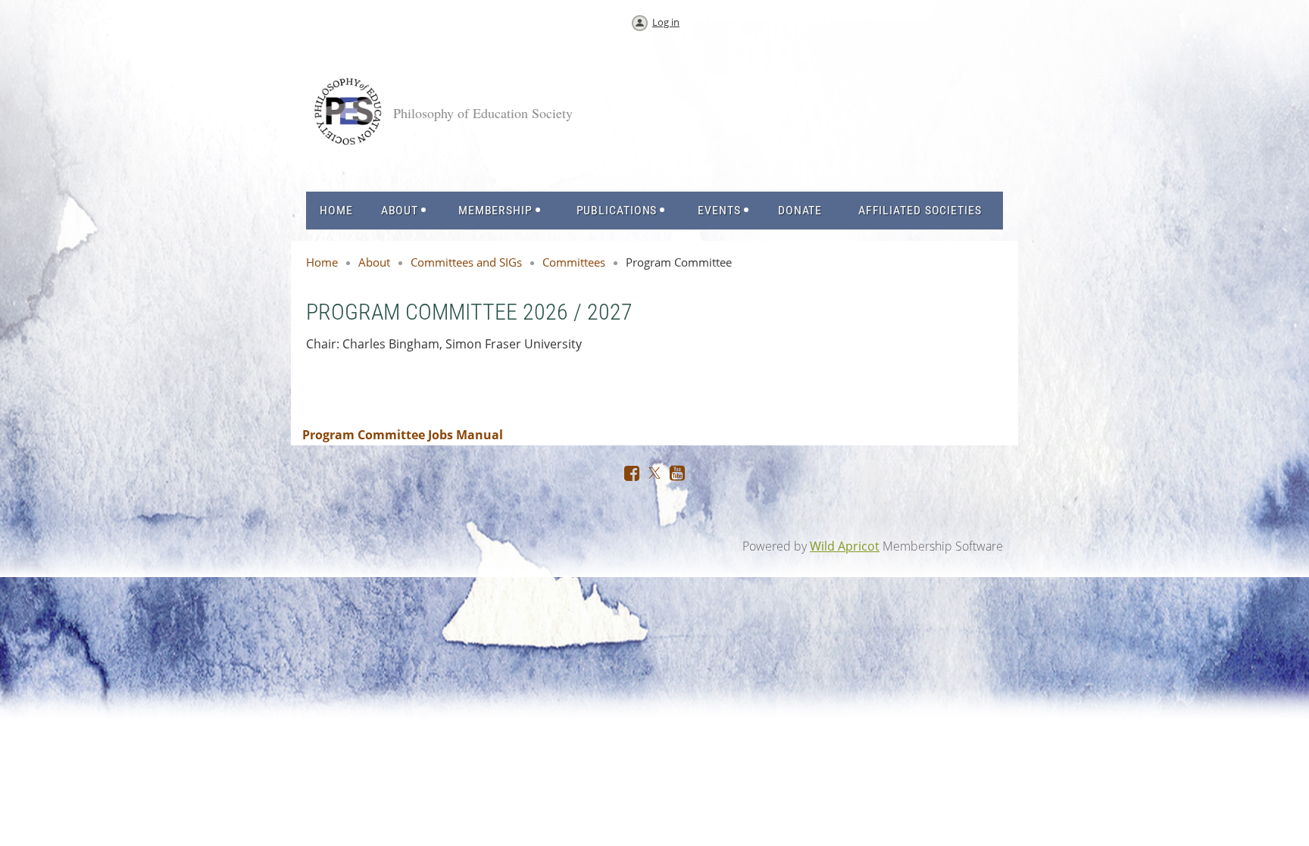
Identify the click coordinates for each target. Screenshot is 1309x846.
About (374, 262)
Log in (665, 22)
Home (322, 262)
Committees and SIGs (466, 262)
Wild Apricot (844, 546)
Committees (573, 262)
